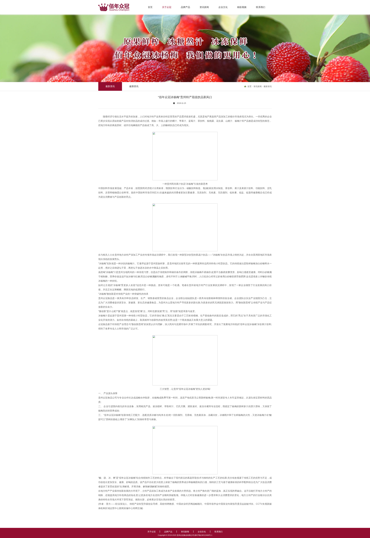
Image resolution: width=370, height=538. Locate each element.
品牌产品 (185, 7)
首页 (150, 7)
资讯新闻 (204, 7)
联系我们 (260, 7)
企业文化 (223, 7)
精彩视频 (241, 7)
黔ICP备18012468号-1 (203, 535)
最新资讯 (110, 86)
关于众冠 (166, 7)
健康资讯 (133, 86)
